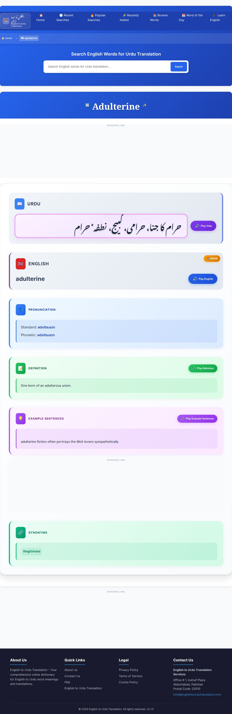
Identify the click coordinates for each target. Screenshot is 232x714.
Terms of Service (130, 676)
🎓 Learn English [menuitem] (217, 17)
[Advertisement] (116, 152)
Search (179, 66)
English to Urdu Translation (83, 688)
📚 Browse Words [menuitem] (159, 17)
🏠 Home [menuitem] (40, 17)
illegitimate (31, 551)
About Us (71, 670)
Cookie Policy (128, 682)
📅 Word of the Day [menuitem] (191, 17)
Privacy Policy (128, 670)
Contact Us (72, 676)
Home (8, 38)
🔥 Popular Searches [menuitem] (96, 17)
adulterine (31, 38)
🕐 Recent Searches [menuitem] (64, 17)
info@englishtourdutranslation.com (197, 694)
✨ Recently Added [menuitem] (129, 17)
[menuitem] (15, 21)
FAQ (67, 682)
